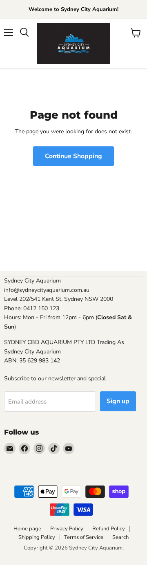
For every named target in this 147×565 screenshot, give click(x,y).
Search (120, 537)
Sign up (118, 401)
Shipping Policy (36, 537)
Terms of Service (83, 537)
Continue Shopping (73, 156)
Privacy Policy (66, 528)
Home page (27, 528)
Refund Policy (108, 528)
